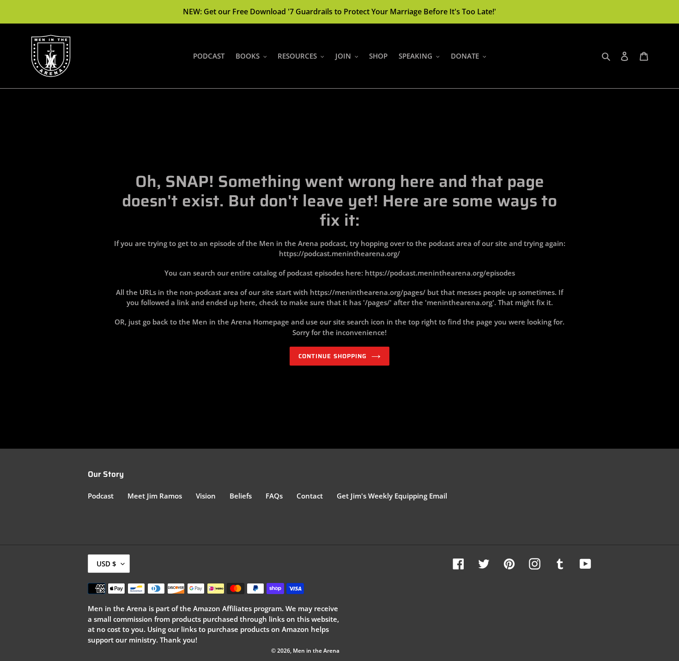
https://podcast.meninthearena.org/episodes (440, 272)
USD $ (106, 563)
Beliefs (241, 495)
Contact (310, 495)
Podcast (101, 495)
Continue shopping (332, 356)
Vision (206, 495)
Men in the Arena (316, 651)
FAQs (274, 495)
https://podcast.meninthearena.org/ (339, 253)
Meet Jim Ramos (154, 495)
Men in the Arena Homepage (240, 321)
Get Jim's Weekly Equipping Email (392, 495)
